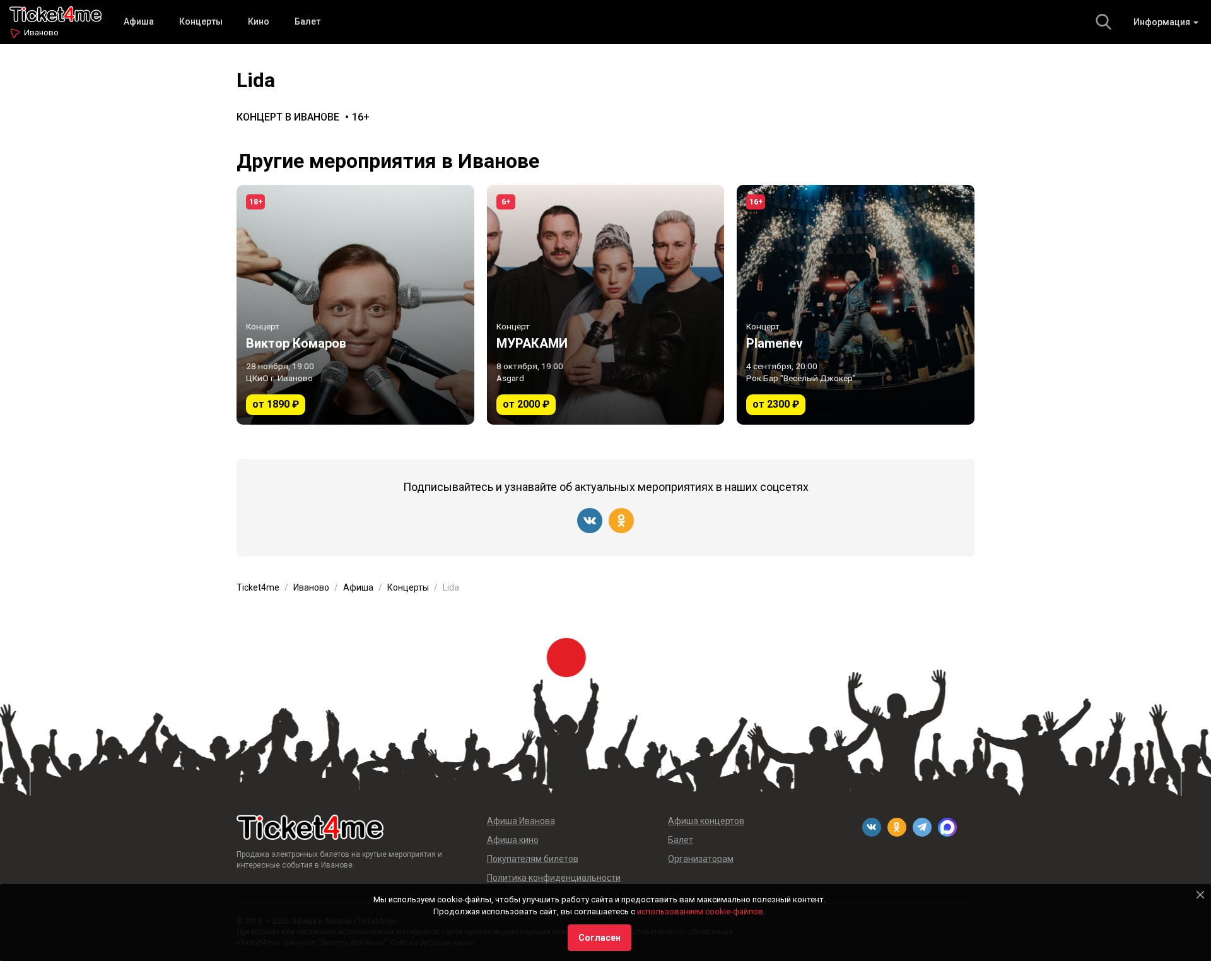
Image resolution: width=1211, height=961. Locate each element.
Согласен (599, 938)
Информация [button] (1162, 22)
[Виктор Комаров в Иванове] (355, 305)
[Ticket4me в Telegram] (922, 827)
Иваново (41, 32)
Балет (307, 21)
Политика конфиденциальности (554, 878)
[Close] (1200, 895)
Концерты (201, 21)
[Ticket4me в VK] (589, 520)
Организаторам (701, 859)
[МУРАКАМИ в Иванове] (606, 305)
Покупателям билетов (532, 859)
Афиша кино (513, 840)
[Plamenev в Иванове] (855, 305)
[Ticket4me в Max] (947, 827)
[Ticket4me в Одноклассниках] (621, 520)
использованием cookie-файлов (700, 911)
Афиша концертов (706, 821)
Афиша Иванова (521, 821)
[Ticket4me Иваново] (55, 13)
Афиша (139, 21)
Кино (258, 21)
